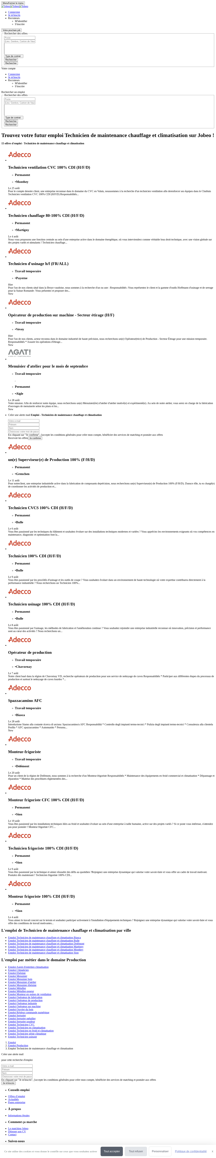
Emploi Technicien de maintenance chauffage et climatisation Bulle (43, 940)
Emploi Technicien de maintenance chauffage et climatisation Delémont (46, 943)
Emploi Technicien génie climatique (27, 1033)
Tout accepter (112, 1151)
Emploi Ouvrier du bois (20, 1009)
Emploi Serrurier (17, 1015)
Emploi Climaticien (18, 970)
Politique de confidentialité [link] (191, 1151)
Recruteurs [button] (14, 18)
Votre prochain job (11, 30)
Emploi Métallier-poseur (21, 991)
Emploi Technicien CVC (21, 1024)
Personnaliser (160, 1151)
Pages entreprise (16, 1102)
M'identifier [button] (21, 21)
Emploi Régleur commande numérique (28, 1012)
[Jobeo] (14, 6)
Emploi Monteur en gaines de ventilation (29, 994)
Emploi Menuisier (17, 976)
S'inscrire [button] (20, 24)
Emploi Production (18, 1045)
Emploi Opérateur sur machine (24, 1006)
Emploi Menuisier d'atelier (22, 982)
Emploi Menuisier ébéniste (22, 985)
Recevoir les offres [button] (18, 438)
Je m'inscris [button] (14, 15)
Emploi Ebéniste (17, 973)
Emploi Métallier (17, 988)
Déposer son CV (17, 1131)
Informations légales (19, 1115)
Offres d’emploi (16, 1096)
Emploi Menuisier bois (20, 979)
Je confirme (35, 438)
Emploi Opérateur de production (25, 1000)
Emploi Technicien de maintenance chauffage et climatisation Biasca (44, 937)
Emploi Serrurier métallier (22, 1018)
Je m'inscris (8, 1083)
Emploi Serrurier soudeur (21, 1021)
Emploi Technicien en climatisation (26, 1027)
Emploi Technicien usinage (22, 1036)
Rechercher (11, 63)
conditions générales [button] (65, 434)
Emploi (12, 1042)
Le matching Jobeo (18, 1128)
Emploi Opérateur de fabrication (25, 997)
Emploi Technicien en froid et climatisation (31, 1030)
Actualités (13, 1099)
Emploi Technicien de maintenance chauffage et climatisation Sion (43, 952)
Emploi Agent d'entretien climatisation (28, 967)
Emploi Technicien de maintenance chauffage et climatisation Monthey (45, 949)
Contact (12, 1134)
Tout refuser (136, 1151)
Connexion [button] (14, 12)
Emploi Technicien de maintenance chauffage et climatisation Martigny (46, 946)
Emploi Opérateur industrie (22, 1003)
